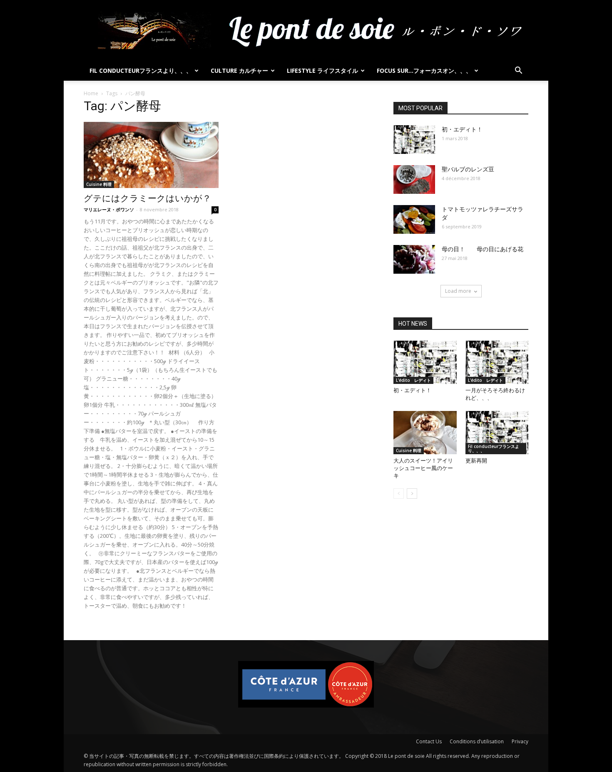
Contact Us (429, 741)
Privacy (520, 741)
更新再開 (476, 461)
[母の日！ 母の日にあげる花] (414, 259)
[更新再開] (497, 432)
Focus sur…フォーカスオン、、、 (424, 70)
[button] (518, 71)
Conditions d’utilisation (477, 741)
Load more (458, 290)
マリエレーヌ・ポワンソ (109, 209)
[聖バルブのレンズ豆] (414, 179)
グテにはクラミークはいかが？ (147, 198)
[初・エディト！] (414, 139)
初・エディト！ (462, 129)
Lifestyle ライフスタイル (322, 70)
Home (91, 93)
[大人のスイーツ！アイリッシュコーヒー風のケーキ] (425, 432)
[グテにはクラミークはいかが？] (151, 155)
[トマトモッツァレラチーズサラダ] (414, 219)
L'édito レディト (413, 380)
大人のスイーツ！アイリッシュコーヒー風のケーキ (423, 468)
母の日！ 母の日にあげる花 (482, 249)
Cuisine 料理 (99, 184)
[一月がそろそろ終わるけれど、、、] (497, 362)
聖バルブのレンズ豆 (468, 169)
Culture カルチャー (239, 70)
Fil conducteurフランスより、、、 (141, 70)
